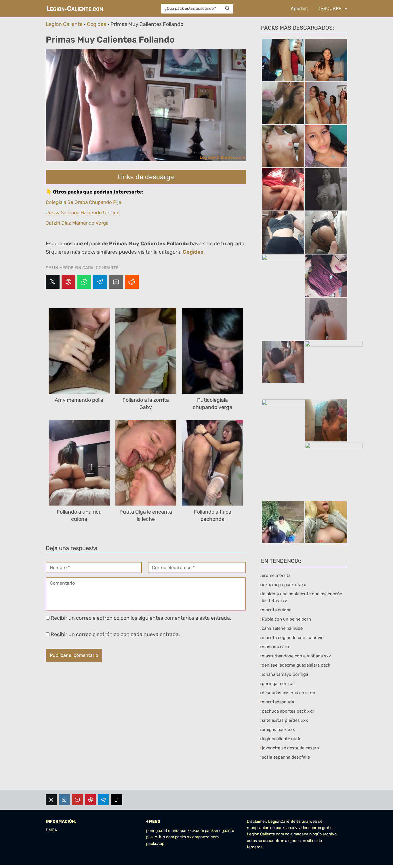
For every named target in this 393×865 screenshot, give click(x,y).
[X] (53, 282)
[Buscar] (227, 8)
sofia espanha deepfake (286, 757)
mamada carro (276, 646)
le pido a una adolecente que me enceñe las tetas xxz (302, 597)
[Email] (116, 282)
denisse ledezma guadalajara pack (296, 665)
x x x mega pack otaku (284, 584)
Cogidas (96, 24)
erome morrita (276, 575)
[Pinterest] (68, 282)
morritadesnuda (278, 702)
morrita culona (276, 610)
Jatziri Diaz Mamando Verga (77, 223)
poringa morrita (277, 683)
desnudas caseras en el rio (288, 692)
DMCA (51, 830)
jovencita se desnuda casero (290, 748)
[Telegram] (100, 282)
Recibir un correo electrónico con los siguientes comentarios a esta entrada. (141, 618)
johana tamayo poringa (285, 674)
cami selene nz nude (282, 628)
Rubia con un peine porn (286, 619)
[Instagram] (64, 799)
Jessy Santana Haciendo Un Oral (82, 212)
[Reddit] (132, 282)
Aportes (299, 8)
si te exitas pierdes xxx (285, 720)
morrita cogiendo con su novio (293, 637)
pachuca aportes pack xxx (288, 711)
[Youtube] (77, 799)
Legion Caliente (64, 24)
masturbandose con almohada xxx (296, 656)
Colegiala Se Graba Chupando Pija (83, 202)
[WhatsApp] (84, 282)
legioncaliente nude (281, 738)
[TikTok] (116, 799)
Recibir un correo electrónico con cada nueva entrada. (115, 634)
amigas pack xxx (278, 729)
